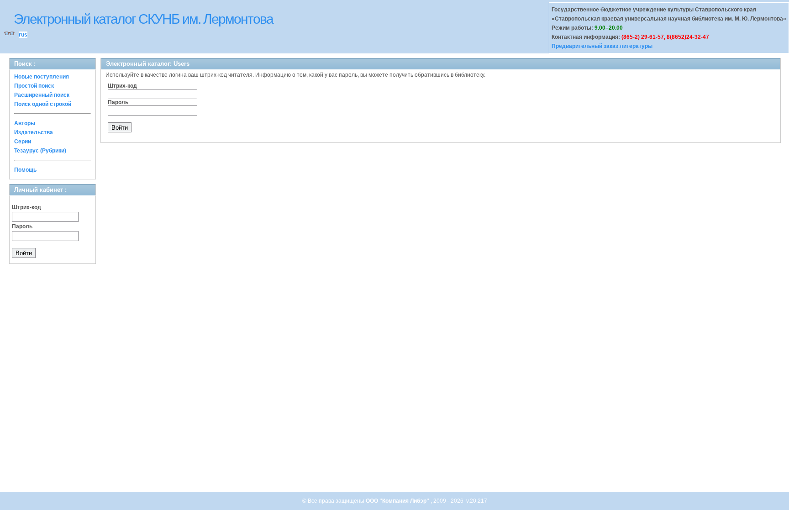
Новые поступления (41, 77)
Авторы (24, 123)
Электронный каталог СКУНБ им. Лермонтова (143, 18)
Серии (22, 141)
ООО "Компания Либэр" (398, 501)
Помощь (25, 170)
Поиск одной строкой (42, 104)
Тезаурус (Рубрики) (40, 150)
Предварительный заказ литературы (602, 46)
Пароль (22, 226)
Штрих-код (26, 207)
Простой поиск (34, 86)
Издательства (33, 132)
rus (23, 35)
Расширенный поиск (41, 95)
